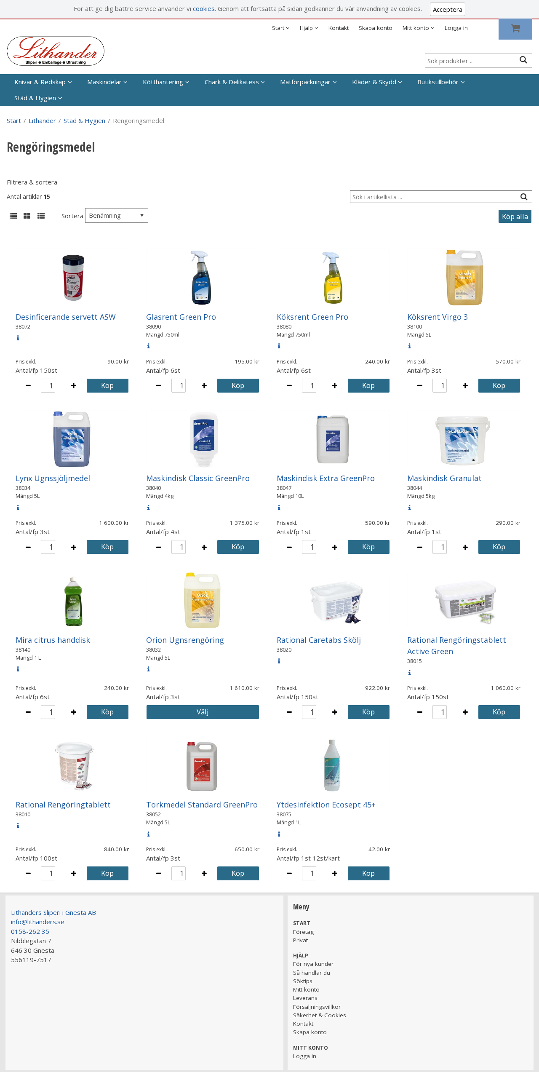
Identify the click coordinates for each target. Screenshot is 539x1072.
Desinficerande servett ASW (66, 317)
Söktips (302, 981)
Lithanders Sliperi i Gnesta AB (53, 912)
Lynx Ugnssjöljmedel (53, 478)
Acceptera (447, 9)
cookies (204, 8)
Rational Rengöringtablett (63, 804)
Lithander (42, 120)
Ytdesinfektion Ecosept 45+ (326, 804)
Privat (300, 940)
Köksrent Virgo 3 (437, 317)
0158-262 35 (30, 931)
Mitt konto (306, 989)
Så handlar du (311, 972)
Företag (303, 932)
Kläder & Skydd (374, 82)
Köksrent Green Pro (312, 317)
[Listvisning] (13, 216)
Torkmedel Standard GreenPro (202, 804)
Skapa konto (375, 28)
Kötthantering (163, 82)
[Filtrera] (523, 196)
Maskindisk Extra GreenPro (326, 478)
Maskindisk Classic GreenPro (198, 478)
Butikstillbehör (438, 82)
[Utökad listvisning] (41, 216)
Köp (107, 385)
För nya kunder (313, 964)
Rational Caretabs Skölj (319, 640)
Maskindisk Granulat (444, 478)
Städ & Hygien (35, 98)
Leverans (305, 998)
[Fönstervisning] (27, 216)
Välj (203, 711)
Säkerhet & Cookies (319, 1015)
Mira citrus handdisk (53, 640)
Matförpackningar (305, 82)
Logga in (456, 28)
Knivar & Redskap (40, 82)
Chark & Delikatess (232, 82)
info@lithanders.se (37, 921)
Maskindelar (104, 82)
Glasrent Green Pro (181, 317)
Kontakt (338, 28)
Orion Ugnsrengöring (185, 640)
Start (14, 120)
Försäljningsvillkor (317, 1007)
